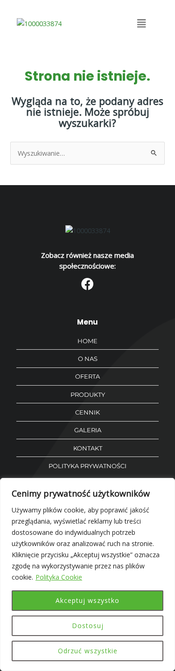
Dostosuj (88, 625)
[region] (87, 574)
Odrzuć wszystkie (88, 650)
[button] (141, 23)
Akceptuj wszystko (87, 600)
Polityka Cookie (58, 577)
